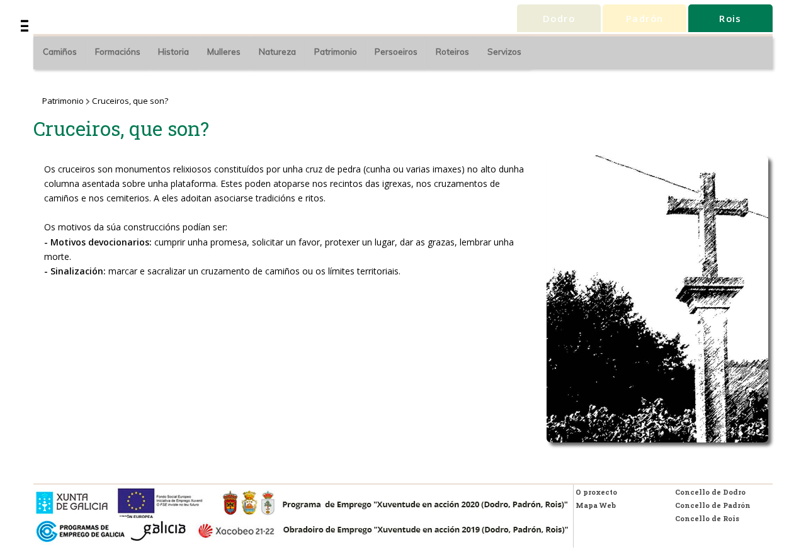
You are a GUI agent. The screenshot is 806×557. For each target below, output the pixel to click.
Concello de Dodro (710, 492)
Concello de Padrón (713, 505)
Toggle (46, 21)
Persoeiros (396, 52)
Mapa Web (596, 505)
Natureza (277, 52)
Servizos (504, 52)
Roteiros (452, 52)
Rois (730, 18)
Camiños (60, 52)
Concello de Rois (707, 518)
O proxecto (596, 492)
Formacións (117, 52)
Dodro (559, 18)
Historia (173, 52)
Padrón (645, 18)
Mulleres (224, 52)
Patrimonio (335, 52)
